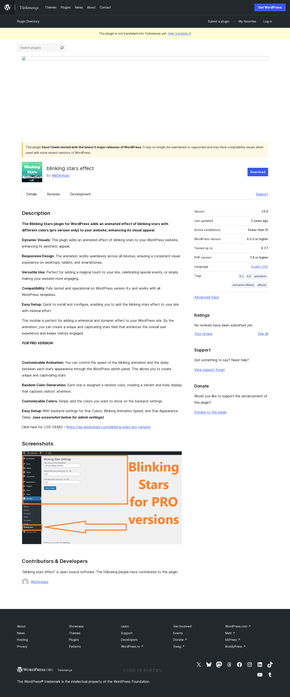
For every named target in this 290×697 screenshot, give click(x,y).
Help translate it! (179, 33)
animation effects (243, 285)
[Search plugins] (62, 47)
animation (260, 276)
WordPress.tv (132, 646)
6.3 (241, 276)
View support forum (209, 370)
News (21, 633)
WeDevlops (60, 175)
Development (80, 194)
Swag (179, 646)
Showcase (76, 626)
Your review (203, 334)
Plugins (74, 639)
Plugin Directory (28, 21)
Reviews (53, 194)
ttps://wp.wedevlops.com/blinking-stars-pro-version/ (109, 427)
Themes (74, 633)
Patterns (75, 646)
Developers (129, 639)
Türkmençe (65, 670)
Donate (180, 639)
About (21, 626)
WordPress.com (238, 626)
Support (262, 194)
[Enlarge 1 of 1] (176, 457)
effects (262, 285)
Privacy (22, 646)
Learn (125, 626)
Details (31, 194)
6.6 (249, 276)
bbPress (233, 639)
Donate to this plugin (210, 412)
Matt (230, 633)
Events (178, 633)
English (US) (259, 266)
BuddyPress (235, 646)
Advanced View (206, 297)
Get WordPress (270, 7)
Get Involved (182, 626)
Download (257, 172)
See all (263, 334)
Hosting (22, 639)
